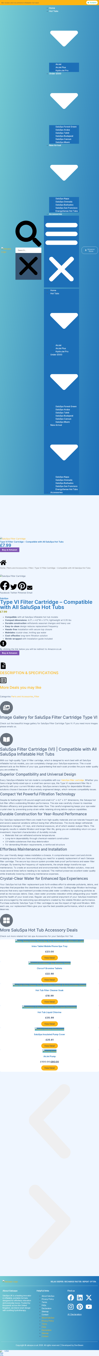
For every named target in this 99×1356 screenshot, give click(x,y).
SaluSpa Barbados (64, 204)
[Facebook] (71, 1297)
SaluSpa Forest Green (66, 126)
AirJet (58, 64)
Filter (31, 568)
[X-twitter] (89, 1297)
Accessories (55, 214)
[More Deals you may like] (3, 680)
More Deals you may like (20, 687)
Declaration (46, 1308)
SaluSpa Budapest (64, 136)
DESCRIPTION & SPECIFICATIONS (29, 673)
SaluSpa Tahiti (62, 133)
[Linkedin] (80, 1297)
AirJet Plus (61, 67)
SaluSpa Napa (62, 198)
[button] (61, 251)
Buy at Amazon (9, 549)
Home (52, 8)
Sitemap (45, 1311)
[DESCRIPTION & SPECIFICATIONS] (3, 665)
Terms (44, 1302)
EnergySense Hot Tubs (67, 211)
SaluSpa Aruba (63, 129)
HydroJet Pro (62, 70)
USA (7, 1351)
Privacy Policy (48, 1299)
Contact (45, 1314)
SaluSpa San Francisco (66, 208)
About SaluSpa (48, 1296)
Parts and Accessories (17, 568)
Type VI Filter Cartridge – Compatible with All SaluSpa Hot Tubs (32, 541)
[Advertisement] (49, 515)
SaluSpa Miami (63, 142)
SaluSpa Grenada (64, 201)
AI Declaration (75, 1314)
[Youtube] (89, 1307)
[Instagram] (71, 1307)
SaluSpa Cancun (63, 139)
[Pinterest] (80, 1307)
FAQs (44, 1305)
